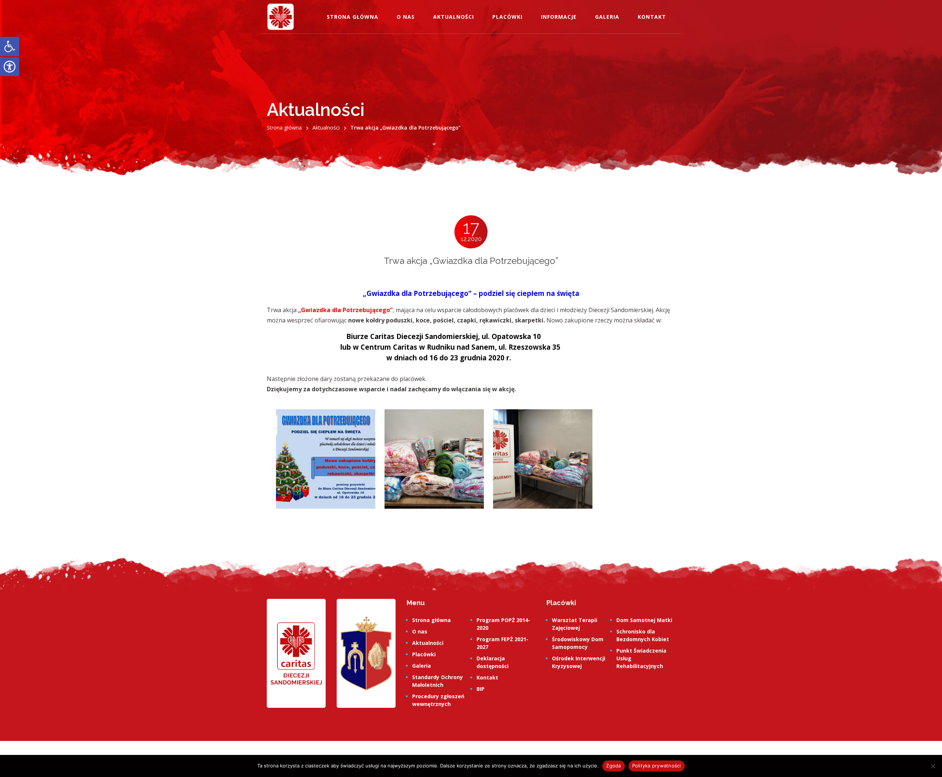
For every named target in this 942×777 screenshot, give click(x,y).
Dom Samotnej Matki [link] (644, 620)
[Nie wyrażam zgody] (932, 766)
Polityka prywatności (656, 766)
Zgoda (613, 766)
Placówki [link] (507, 16)
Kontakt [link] (652, 16)
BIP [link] (481, 688)
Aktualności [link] (453, 16)
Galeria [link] (607, 16)
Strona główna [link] (352, 16)
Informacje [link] (559, 16)
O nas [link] (406, 16)
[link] (9, 46)
